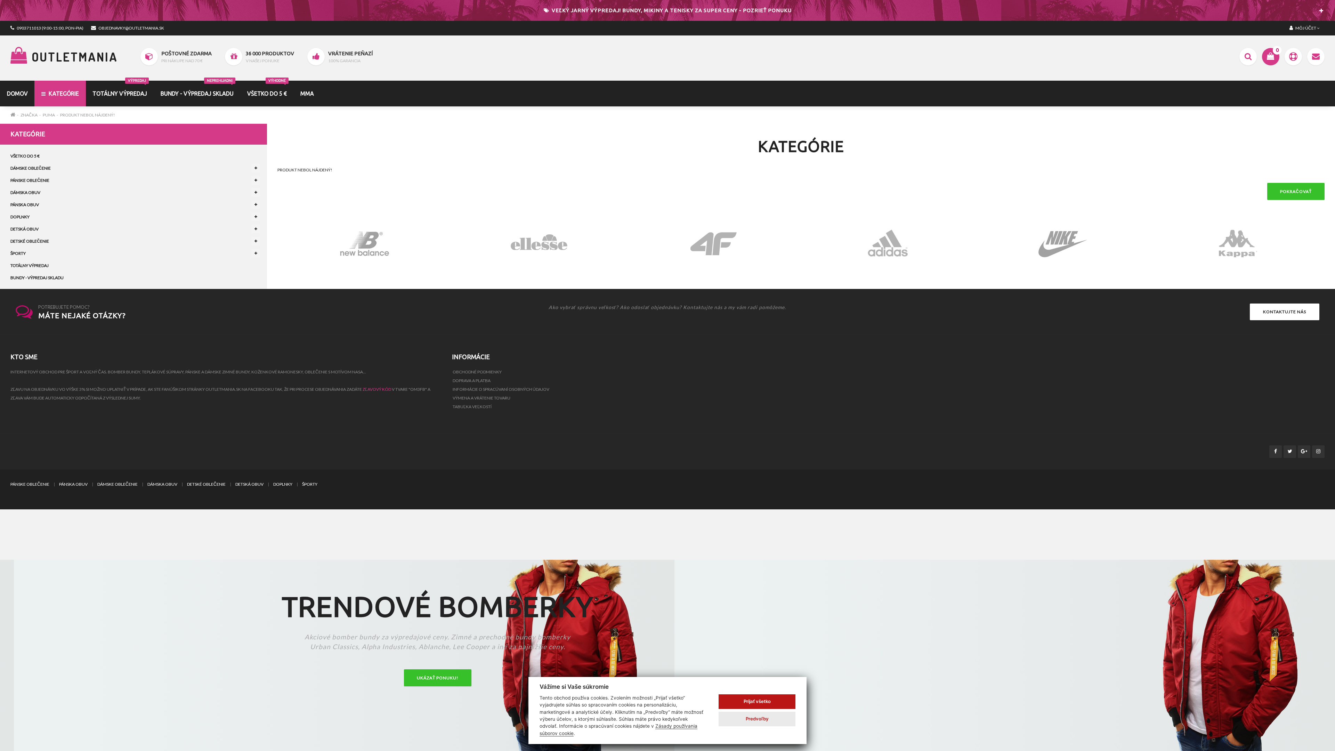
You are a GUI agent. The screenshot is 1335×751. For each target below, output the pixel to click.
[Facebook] (1275, 451)
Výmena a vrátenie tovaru (481, 398)
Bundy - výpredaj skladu (197, 89)
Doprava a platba (472, 380)
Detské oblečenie (29, 241)
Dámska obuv (25, 192)
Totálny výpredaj (29, 265)
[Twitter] (1290, 451)
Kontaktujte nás (1284, 311)
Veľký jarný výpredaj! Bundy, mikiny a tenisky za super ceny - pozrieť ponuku (671, 10)
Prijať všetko (757, 701)
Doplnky (20, 216)
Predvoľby (757, 718)
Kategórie (63, 93)
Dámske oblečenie (30, 168)
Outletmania (73, 56)
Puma (49, 115)
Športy (18, 253)
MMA (307, 93)
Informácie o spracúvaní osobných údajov (501, 389)
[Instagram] (1318, 451)
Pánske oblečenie (29, 180)
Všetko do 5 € (267, 89)
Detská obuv (24, 229)
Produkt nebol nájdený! (87, 115)
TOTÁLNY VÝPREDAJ (119, 89)
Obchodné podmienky (477, 371)
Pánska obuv (24, 204)
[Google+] (1304, 451)
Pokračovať (1296, 191)
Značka (29, 115)
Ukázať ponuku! (438, 677)
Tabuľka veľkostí (472, 406)
